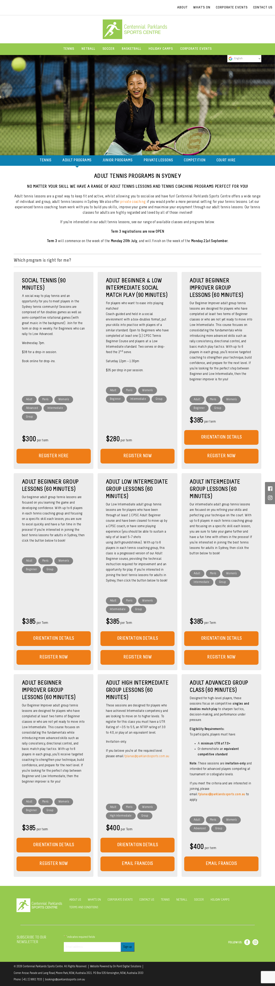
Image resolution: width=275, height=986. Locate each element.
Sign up (127, 947)
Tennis (68, 49)
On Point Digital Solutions (127, 966)
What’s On (201, 7)
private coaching (133, 202)
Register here (54, 456)
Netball (88, 49)
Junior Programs (117, 160)
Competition (194, 160)
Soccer (108, 49)
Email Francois (221, 864)
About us (75, 899)
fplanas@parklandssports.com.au (221, 794)
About (182, 7)
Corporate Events (196, 49)
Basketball (131, 49)
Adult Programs (76, 160)
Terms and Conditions (83, 907)
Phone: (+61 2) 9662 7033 (28, 979)
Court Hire (226, 160)
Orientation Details (221, 437)
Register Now (221, 456)
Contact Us (262, 7)
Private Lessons (158, 160)
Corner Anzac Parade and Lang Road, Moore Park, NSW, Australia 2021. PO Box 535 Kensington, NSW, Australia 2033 (78, 973)
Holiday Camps (161, 49)
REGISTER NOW (137, 456)
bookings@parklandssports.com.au (65, 979)
